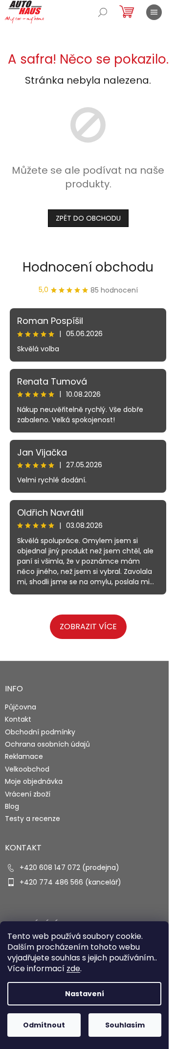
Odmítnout (44, 1025)
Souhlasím (125, 1025)
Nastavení (84, 994)
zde (73, 968)
